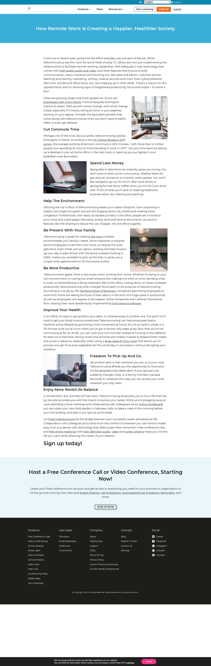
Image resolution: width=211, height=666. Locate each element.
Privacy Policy (97, 560)
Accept (149, 661)
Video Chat (33, 564)
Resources (115, 9)
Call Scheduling (111, 492)
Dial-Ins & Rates (36, 555)
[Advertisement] (105, 635)
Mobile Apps (34, 578)
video (115, 431)
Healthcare (64, 546)
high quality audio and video (77, 70)
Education (64, 536)
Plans (100, 9)
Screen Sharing (89, 492)
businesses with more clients (62, 102)
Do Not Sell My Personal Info (104, 569)
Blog (123, 536)
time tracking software (126, 303)
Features (83, 9)
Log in (178, 9)
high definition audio (96, 431)
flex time (96, 236)
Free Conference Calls (39, 536)
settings (130, 663)
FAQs (92, 550)
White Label (34, 550)
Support (94, 546)
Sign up (164, 9)
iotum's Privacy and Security (104, 564)
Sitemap (125, 550)
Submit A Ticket (129, 541)
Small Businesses (67, 541)
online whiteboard (151, 404)
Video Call (33, 569)
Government (65, 550)
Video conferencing (38, 541)
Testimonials (96, 541)
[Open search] (140, 2)
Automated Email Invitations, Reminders (148, 492)
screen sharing (134, 431)
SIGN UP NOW (105, 507)
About (93, 536)
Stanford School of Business (98, 291)
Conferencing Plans (38, 573)
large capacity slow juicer (121, 341)
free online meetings (62, 431)
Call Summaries (35, 560)
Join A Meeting (35, 583)
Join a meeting (144, 9)
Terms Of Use (97, 555)
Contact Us (126, 546)
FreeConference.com (61, 419)
